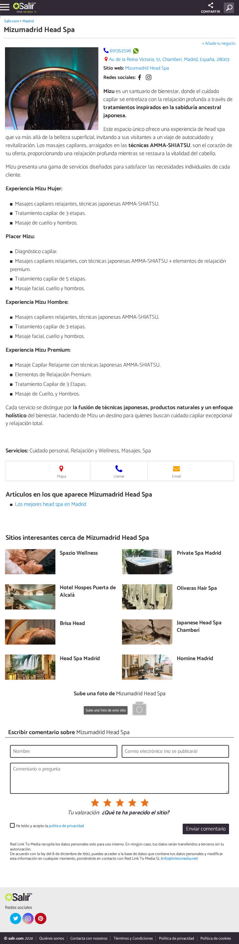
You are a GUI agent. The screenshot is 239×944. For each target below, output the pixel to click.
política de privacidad (66, 826)
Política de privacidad (176, 938)
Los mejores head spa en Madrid (50, 504)
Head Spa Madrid (80, 659)
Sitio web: (113, 68)
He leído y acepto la (50, 826)
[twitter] (15, 918)
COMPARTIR (210, 12)
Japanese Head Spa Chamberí (199, 627)
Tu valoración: (84, 813)
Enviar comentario (206, 829)
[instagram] (28, 918)
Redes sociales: (119, 77)
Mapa (61, 476)
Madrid (28, 21)
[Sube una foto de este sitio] (139, 709)
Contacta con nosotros (88, 938)
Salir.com (11, 21)
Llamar (119, 476)
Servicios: (17, 451)
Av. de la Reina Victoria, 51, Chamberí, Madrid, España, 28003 (169, 59)
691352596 (120, 51)
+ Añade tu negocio (218, 43)
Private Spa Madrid (199, 554)
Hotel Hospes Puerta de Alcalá (88, 591)
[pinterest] (40, 918)
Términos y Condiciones (133, 938)
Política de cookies (215, 938)
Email (176, 476)
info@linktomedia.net (179, 858)
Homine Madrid (195, 659)
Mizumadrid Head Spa (147, 68)
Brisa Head (72, 624)
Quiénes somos (51, 938)
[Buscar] (230, 7)
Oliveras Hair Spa (197, 589)
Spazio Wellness (79, 554)
